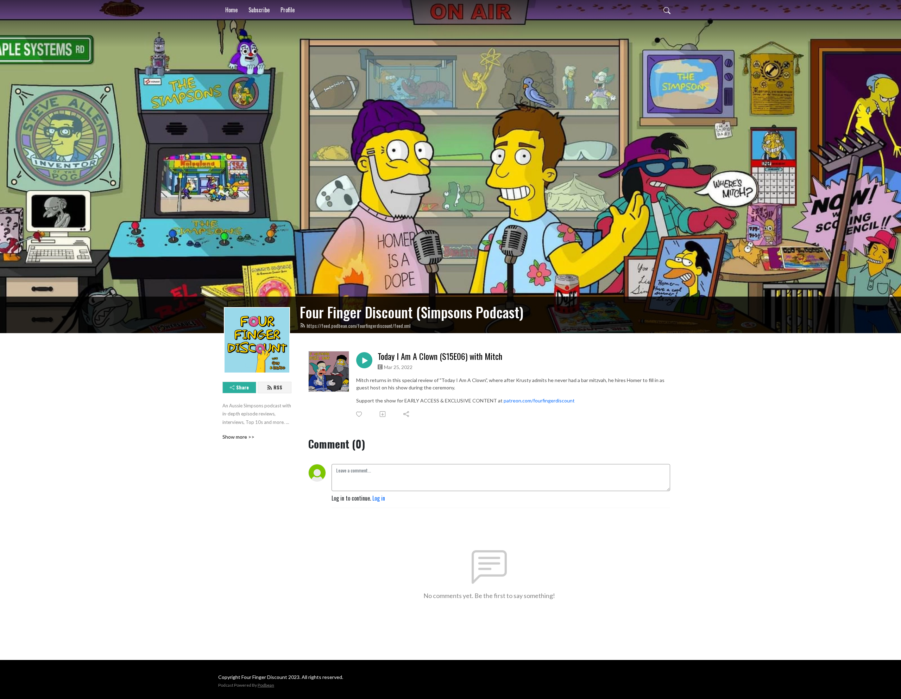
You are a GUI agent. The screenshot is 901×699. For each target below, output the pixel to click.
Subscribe (259, 10)
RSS (277, 387)
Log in (378, 498)
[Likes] (359, 414)
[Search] (667, 10)
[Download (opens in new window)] (383, 414)
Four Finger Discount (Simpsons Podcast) (411, 312)
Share (242, 387)
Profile (288, 10)
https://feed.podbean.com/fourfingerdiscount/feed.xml (358, 325)
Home (231, 10)
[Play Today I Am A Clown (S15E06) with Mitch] (364, 360)
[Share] (407, 414)
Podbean (266, 685)
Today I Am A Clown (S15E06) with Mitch (440, 356)
